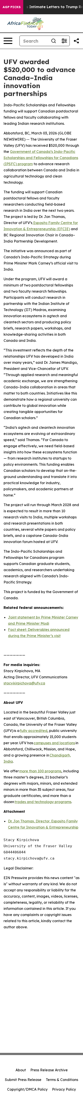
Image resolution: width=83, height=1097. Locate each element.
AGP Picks (12, 7)
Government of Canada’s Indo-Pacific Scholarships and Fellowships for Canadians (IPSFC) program (41, 157)
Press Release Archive (49, 1070)
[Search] (53, 41)
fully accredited (33, 730)
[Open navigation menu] (8, 40)
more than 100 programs (40, 771)
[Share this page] (76, 40)
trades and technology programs (43, 802)
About (20, 1070)
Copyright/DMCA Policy (27, 1089)
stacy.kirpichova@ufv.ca (24, 683)
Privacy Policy (64, 1089)
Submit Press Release (23, 1079)
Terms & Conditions (62, 1079)
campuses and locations (54, 743)
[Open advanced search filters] (64, 41)
